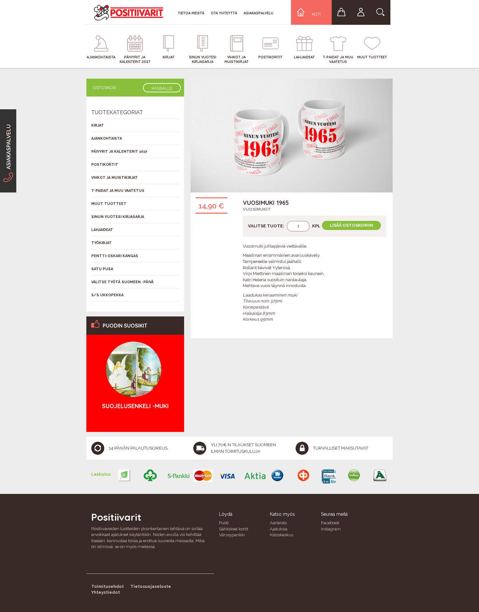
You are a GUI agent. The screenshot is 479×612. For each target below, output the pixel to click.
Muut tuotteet (108, 204)
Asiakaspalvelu (258, 13)
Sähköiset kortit (233, 529)
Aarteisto (278, 522)
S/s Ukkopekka (107, 295)
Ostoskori (104, 87)
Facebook (330, 522)
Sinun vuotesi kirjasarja (117, 217)
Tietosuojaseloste (150, 586)
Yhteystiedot (105, 592)
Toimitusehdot (107, 586)
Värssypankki (232, 534)
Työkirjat (101, 243)
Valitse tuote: (266, 225)
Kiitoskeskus (281, 534)
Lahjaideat (102, 230)
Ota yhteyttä (224, 13)
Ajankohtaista (106, 138)
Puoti (224, 522)
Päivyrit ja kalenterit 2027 (119, 151)
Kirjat (97, 125)
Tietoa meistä (191, 13)
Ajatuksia (278, 529)
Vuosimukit (257, 209)
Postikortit (104, 164)
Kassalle (162, 88)
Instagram (331, 529)
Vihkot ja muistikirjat (114, 178)
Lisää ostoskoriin (351, 225)
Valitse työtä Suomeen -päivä (122, 282)
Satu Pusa (102, 269)
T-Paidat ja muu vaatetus (117, 191)
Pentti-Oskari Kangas (114, 256)
